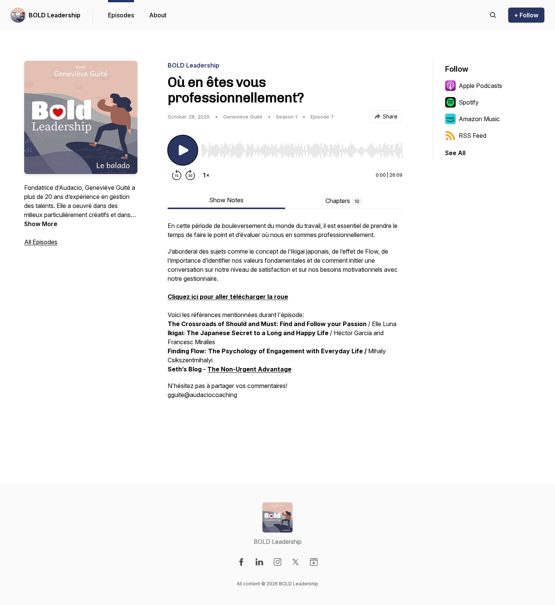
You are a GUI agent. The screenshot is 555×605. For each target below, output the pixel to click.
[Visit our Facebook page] (241, 562)
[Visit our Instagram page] (277, 562)
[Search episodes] (493, 15)
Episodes (121, 15)
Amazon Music (479, 119)
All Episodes (40, 242)
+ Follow (526, 15)
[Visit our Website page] (314, 562)
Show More (40, 224)
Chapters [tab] (342, 201)
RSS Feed (472, 135)
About (157, 15)
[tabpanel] (285, 331)
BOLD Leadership (54, 15)
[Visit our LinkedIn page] (259, 562)
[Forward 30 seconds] (190, 175)
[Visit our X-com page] (295, 562)
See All (455, 153)
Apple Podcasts (480, 85)
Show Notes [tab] (226, 200)
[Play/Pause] (183, 150)
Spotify (469, 102)
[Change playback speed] (206, 175)
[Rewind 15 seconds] (176, 175)
